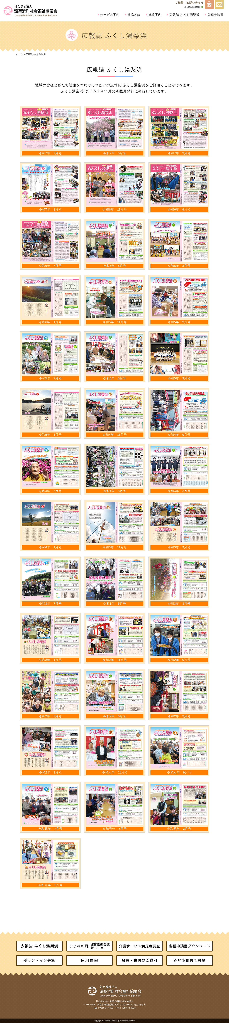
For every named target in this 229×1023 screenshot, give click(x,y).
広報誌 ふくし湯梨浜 (184, 14)
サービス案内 (110, 14)
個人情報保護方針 (192, 7)
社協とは (134, 14)
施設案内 (154, 14)
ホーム (19, 54)
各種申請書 (216, 14)
